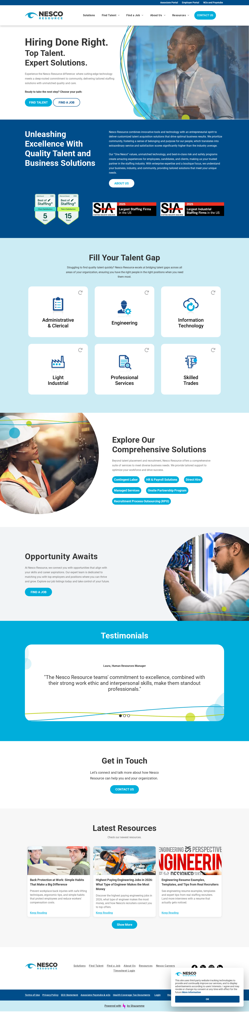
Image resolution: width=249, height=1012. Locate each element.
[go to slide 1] (120, 715)
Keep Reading (38, 912)
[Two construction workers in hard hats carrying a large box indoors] (58, 860)
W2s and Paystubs (213, 2)
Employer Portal (190, 2)
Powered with (113, 1005)
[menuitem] (89, 15)
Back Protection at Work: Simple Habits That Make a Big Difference (57, 882)
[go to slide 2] (124, 715)
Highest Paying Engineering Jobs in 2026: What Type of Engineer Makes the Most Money (124, 884)
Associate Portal (169, 2)
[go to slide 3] (128, 715)
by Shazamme (135, 1005)
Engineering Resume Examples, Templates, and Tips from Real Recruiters (190, 882)
